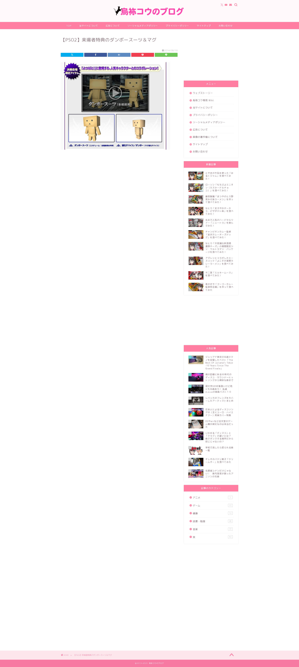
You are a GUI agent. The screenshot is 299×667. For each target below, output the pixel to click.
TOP (68, 25)
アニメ (212, 497)
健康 (212, 513)
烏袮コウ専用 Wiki (203, 100)
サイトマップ (204, 25)
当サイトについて (88, 25)
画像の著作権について (205, 137)
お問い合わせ (226, 25)
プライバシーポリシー (177, 25)
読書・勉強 (212, 521)
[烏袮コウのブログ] (149, 15)
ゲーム (212, 505)
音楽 (212, 529)
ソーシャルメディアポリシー (143, 25)
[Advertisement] (211, 55)
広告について (113, 25)
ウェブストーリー (203, 93)
